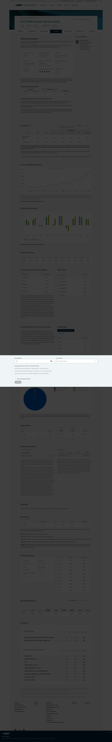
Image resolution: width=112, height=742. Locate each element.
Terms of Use (46, 368)
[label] (35, 361)
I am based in (18, 358)
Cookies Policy (46, 373)
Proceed (18, 382)
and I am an (59, 358)
